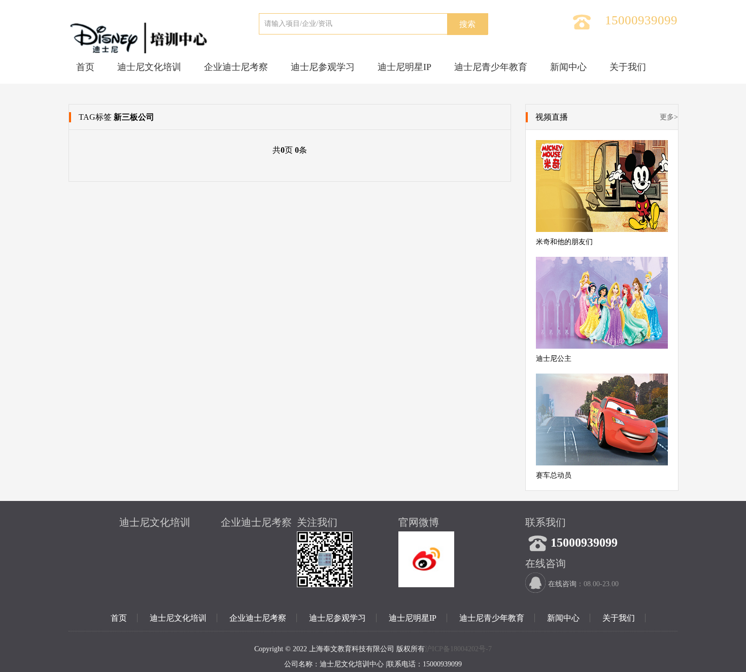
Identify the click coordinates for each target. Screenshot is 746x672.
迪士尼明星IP (404, 67)
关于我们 (627, 67)
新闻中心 (568, 67)
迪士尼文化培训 (149, 67)
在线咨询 (562, 584)
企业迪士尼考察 (236, 67)
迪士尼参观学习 (323, 67)
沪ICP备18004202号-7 (458, 649)
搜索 (467, 24)
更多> (669, 117)
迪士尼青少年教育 (490, 67)
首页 (85, 67)
